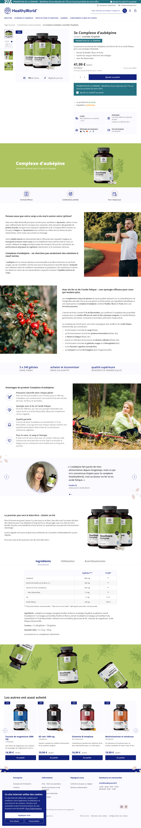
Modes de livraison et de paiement (51, 788)
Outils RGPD (46, 797)
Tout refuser (14, 821)
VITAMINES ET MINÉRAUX (23, 18)
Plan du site (84, 816)
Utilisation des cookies (99, 816)
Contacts (16, 787)
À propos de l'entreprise (22, 784)
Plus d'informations (33, 808)
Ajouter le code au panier (125, 2)
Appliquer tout (24, 815)
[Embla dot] (69, 494)
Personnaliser (34, 821)
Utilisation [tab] (68, 561)
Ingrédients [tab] (43, 561)
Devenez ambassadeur (78, 787)
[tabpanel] (70, 600)
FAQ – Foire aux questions (51, 784)
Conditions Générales (50, 793)
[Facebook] (126, 807)
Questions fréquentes (108, 5)
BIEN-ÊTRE (8, 18)
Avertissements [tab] (95, 561)
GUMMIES (64, 18)
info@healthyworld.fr (129, 5)
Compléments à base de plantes (29, 25)
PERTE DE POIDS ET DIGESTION (46, 18)
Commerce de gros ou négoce (81, 784)
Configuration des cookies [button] (118, 816)
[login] (130, 10)
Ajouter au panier (112, 77)
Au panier (21, 757)
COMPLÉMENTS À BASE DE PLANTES (83, 18)
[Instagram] (121, 807)
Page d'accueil (9, 25)
